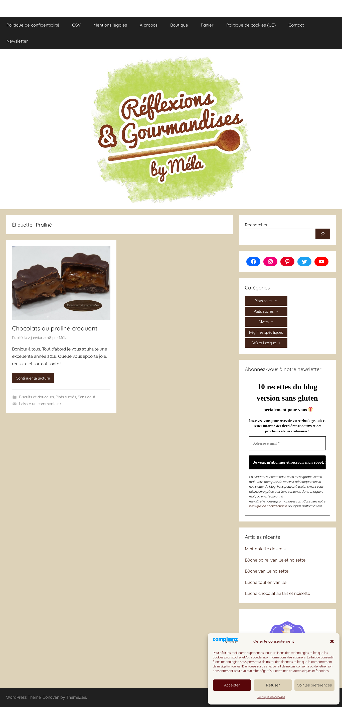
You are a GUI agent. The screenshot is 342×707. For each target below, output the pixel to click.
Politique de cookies (271, 697)
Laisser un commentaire (40, 404)
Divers (264, 322)
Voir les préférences (314, 685)
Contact (296, 25)
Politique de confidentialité (33, 25)
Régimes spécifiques (266, 332)
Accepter (232, 685)
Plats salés (263, 301)
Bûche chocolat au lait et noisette (277, 593)
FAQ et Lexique (263, 343)
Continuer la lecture (33, 378)
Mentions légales (110, 25)
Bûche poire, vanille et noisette (275, 560)
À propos (148, 25)
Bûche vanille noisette (266, 571)
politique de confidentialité (268, 506)
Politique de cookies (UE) (251, 25)
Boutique (179, 25)
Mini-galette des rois (265, 548)
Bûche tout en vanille (265, 582)
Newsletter (17, 41)
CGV (76, 25)
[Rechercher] (322, 234)
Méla (63, 337)
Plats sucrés (66, 397)
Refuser (273, 685)
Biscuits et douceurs (36, 397)
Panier (207, 25)
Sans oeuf (86, 397)
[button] (331, 641)
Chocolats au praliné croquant (54, 328)
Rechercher (256, 224)
